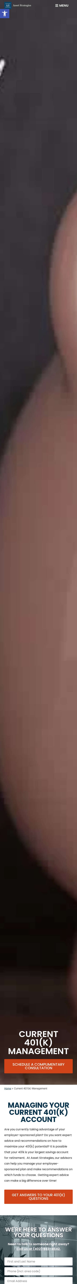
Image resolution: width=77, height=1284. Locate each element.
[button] (4, 13)
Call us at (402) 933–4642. (38, 1249)
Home (7, 1088)
